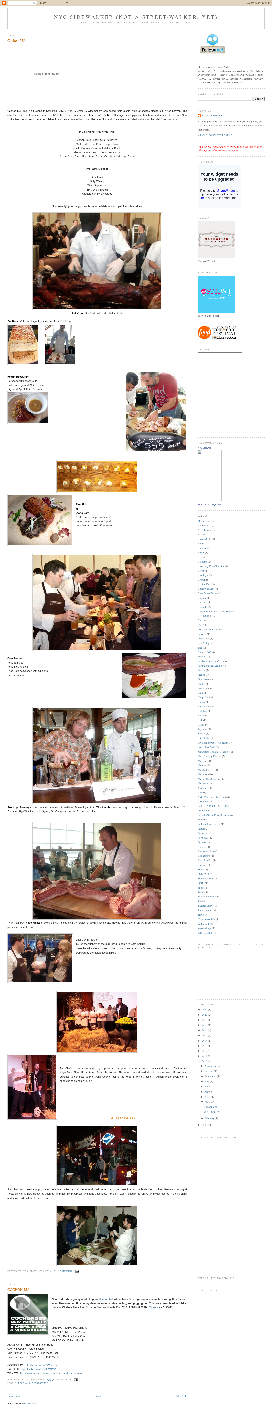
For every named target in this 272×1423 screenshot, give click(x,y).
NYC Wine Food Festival (211, 797)
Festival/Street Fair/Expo (211, 661)
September (211, 1076)
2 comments (65, 1271)
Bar (200, 543)
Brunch (202, 579)
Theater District (206, 905)
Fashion (202, 656)
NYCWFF (203, 801)
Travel (201, 914)
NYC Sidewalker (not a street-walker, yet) (136, 16)
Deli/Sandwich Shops (209, 629)
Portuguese (204, 837)
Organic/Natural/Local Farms (213, 815)
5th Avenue (204, 521)
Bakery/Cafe (204, 539)
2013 (205, 1045)
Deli (200, 625)
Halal (201, 692)
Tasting (202, 892)
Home (97, 1396)
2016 (205, 1030)
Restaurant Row (206, 851)
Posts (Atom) (29, 1403)
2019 (205, 1020)
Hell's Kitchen (205, 706)
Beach (201, 552)
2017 (205, 1025)
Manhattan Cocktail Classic (213, 751)
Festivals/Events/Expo (33, 1383)
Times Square (205, 910)
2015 (205, 1035)
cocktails (202, 602)
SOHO (201, 883)
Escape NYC (204, 652)
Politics (202, 833)
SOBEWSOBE (205, 878)
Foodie (201, 670)
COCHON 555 (18, 1289)
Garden (201, 684)
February (210, 1118)
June (207, 1086)
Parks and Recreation (209, 824)
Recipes (202, 847)
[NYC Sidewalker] (210, 500)
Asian (201, 534)
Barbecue (203, 548)
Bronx (201, 570)
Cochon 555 (16, 40)
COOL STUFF (205, 616)
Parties (201, 828)
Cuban (201, 620)
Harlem (201, 702)
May (207, 1091)
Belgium (202, 561)
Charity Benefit (206, 588)
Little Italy (203, 738)
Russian (202, 865)
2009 (205, 1125)
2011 (205, 1056)
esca (200, 647)
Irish (200, 720)
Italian (201, 724)
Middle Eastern (206, 769)
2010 (205, 1061)
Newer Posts (13, 1396)
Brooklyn (203, 575)
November (211, 1066)
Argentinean (204, 530)
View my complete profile (215, 135)
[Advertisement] (214, 1208)
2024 (205, 1009)
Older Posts (181, 1396)
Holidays (202, 711)
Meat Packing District (209, 756)
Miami (201, 765)
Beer (200, 557)
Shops (201, 869)
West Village (204, 928)
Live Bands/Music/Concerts (213, 742)
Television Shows (207, 896)
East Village (204, 643)
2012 (205, 1051)
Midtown (203, 774)
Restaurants (204, 855)
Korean (201, 733)
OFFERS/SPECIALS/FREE (212, 806)
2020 (205, 1014)
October (209, 1071)
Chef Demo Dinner (208, 593)
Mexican (202, 761)
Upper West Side (206, 919)
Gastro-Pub (204, 688)
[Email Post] (77, 1271)
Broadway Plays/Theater (211, 566)
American (203, 525)
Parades (202, 819)
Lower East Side (206, 747)
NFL (200, 792)
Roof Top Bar (205, 860)
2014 (205, 1040)
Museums (203, 783)
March (208, 1102)
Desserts (202, 634)
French (201, 674)
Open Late (203, 810)
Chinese (202, 598)
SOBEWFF (203, 874)
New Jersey (204, 788)
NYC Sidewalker (212, 115)
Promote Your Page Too (209, 504)
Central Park (204, 584)
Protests (202, 842)
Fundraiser (203, 679)
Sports (201, 887)
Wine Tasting (205, 932)
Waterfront (203, 924)
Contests (202, 607)
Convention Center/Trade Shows (215, 611)
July (207, 1081)
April (208, 1097)
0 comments (63, 1379)
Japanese (202, 729)
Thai (200, 901)
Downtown (203, 638)
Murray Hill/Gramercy (210, 779)
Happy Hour (204, 697)
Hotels (201, 715)
